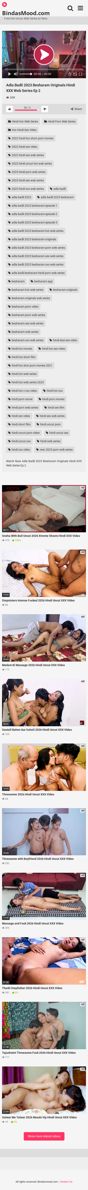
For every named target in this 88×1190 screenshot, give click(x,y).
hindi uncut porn (50, 424)
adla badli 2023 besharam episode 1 (34, 205)
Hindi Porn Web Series (61, 121)
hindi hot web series (24, 374)
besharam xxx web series (27, 340)
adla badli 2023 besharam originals (33, 239)
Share (78, 109)
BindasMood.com (26, 12)
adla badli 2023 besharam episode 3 (34, 222)
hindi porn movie (22, 399)
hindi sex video (20, 416)
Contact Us (66, 1181)
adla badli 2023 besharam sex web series (37, 256)
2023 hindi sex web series (27, 180)
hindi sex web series (52, 416)
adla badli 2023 (21, 197)
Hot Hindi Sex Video (24, 130)
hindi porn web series (24, 407)
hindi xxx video (20, 449)
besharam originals (64, 289)
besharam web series (24, 331)
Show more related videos (44, 1136)
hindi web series (50, 441)
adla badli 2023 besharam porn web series (38, 247)
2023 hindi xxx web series (27, 188)
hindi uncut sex (58, 432)
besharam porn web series (28, 315)
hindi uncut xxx (21, 441)
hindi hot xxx (54, 390)
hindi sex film (55, 407)
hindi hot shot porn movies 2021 (31, 365)
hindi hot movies (21, 348)
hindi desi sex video (64, 340)
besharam (18, 281)
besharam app (43, 281)
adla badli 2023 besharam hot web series (37, 231)
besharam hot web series (27, 289)
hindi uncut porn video (25, 432)
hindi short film (20, 424)
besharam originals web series (30, 298)
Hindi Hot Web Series (24, 121)
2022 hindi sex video (24, 146)
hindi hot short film (23, 357)
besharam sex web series (27, 323)
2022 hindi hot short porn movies (32, 138)
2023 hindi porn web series (28, 172)
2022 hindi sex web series (27, 155)
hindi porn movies (53, 399)
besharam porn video (24, 306)
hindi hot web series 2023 (27, 382)
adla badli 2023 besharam (57, 197)
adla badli (59, 188)
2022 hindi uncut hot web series (31, 163)
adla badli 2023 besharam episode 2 (34, 214)
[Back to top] (80, 1181)
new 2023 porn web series (56, 449)
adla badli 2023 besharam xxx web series (37, 264)
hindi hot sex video (53, 348)
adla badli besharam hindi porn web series (38, 273)
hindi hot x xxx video (24, 390)
